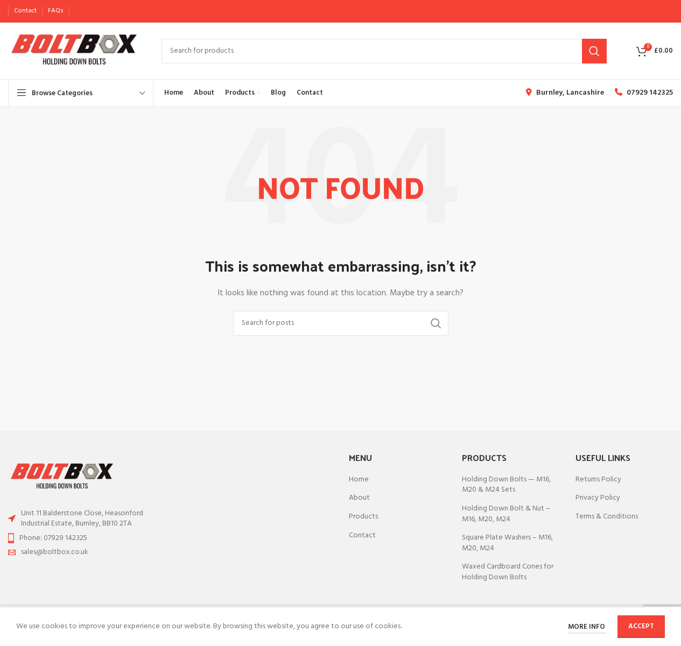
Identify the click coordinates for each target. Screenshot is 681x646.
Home (359, 479)
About (359, 498)
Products (363, 517)
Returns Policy (598, 479)
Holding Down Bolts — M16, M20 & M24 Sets (506, 484)
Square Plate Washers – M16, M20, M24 (507, 543)
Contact (362, 535)
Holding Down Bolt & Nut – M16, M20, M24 (506, 513)
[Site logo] (74, 51)
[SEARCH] (594, 51)
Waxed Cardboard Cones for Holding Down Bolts (507, 572)
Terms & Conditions (606, 517)
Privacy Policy (597, 498)
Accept (641, 626)
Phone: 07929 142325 (53, 538)
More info (587, 627)
